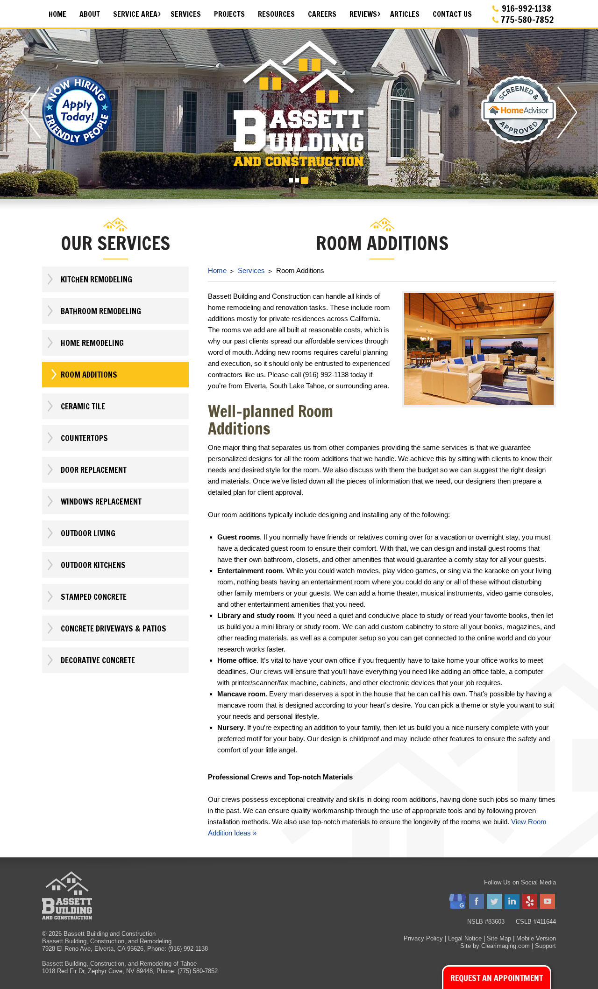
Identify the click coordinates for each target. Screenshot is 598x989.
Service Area (135, 14)
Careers (322, 14)
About (89, 14)
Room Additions (89, 374)
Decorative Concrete (98, 660)
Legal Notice (465, 938)
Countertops (84, 438)
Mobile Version (536, 938)
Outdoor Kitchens (93, 565)
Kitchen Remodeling (96, 279)
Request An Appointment (496, 978)
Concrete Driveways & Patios (113, 628)
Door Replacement (94, 470)
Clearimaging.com (505, 945)
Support (545, 945)
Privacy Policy (423, 938)
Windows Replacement (101, 501)
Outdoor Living (88, 533)
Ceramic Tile (83, 406)
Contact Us (452, 14)
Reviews (363, 14)
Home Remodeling (92, 343)
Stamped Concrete (94, 597)
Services (186, 14)
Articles (405, 14)
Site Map (499, 938)
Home (57, 14)
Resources (276, 14)
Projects (229, 14)
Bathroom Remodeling (101, 311)
